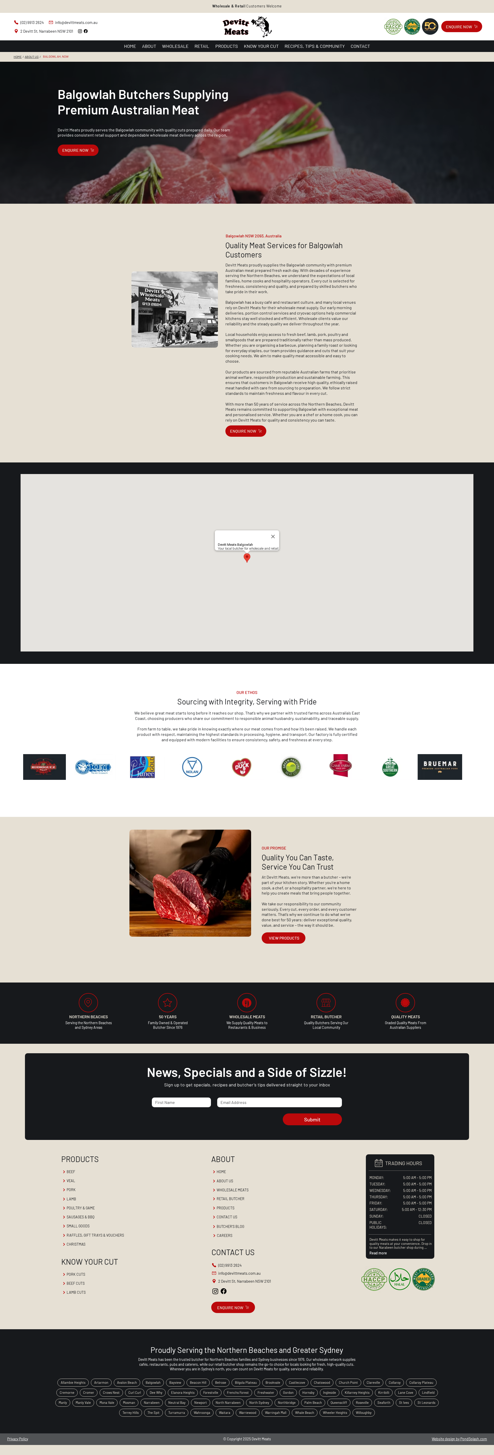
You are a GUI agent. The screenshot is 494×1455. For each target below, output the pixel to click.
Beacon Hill (198, 1382)
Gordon (288, 1392)
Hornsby (308, 1392)
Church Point (348, 1382)
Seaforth (383, 1402)
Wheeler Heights (335, 1413)
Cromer (88, 1392)
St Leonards (426, 1402)
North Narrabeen (228, 1402)
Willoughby (364, 1413)
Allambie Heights (73, 1382)
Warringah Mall (275, 1413)
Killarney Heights (357, 1392)
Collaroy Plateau (421, 1382)
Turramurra (176, 1413)
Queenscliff (339, 1402)
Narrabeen (152, 1402)
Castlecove (297, 1382)
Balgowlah (153, 1382)
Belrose (220, 1382)
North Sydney (259, 1402)
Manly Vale (83, 1402)
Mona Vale (107, 1402)
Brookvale (273, 1382)
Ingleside (329, 1392)
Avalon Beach (127, 1382)
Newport (200, 1402)
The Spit (153, 1413)
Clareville (373, 1382)
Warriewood (247, 1413)
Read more (378, 1253)
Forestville (210, 1392)
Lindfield (428, 1392)
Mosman (129, 1402)
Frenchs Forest (238, 1392)
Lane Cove (405, 1392)
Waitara (224, 1413)
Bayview (175, 1382)
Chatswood (322, 1382)
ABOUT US (32, 56)
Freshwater (266, 1392)
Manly (63, 1402)
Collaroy (395, 1382)
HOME (18, 56)
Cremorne (67, 1392)
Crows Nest (111, 1392)
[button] (247, 6)
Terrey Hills (130, 1413)
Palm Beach (313, 1402)
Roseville (362, 1402)
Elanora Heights (183, 1392)
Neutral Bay (177, 1402)
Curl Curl (134, 1392)
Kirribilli (383, 1392)
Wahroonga (202, 1413)
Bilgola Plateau (246, 1382)
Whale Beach (304, 1413)
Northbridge (287, 1402)
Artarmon (101, 1382)
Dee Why (156, 1392)
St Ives (404, 1402)
